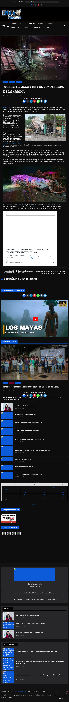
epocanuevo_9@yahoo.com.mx (27, 599)
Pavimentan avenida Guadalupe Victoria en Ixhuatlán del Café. (31, 386)
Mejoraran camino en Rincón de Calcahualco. (27, 431)
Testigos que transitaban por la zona (11, 144)
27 (34, 497)
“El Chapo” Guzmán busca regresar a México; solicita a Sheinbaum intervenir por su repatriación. (40, 663)
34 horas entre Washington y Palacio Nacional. (30, 632)
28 (44, 497)
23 (63, 495)
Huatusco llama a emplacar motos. (24, 467)
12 (25, 492)
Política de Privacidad (60, 696)
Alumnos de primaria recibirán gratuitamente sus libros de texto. (32, 450)
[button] (30, 28)
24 (6, 497)
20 (34, 495)
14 (44, 492)
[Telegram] (45, 101)
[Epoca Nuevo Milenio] (3, 26)
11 (15, 492)
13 (34, 492)
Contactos (60, 698)
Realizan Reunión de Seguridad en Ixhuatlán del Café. (29, 439)
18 (15, 495)
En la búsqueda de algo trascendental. (25, 406)
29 (53, 497)
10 (6, 492)
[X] (27, 101)
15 (53, 492)
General (14, 23)
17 (6, 495)
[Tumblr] (41, 101)
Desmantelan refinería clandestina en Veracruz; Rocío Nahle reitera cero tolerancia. (50, 272)
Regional (19, 82)
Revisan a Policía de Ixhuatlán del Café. (25, 415)
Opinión (50, 23)
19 (25, 495)
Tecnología (15, 28)
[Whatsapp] (38, 101)
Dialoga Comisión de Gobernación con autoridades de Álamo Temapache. (18, 272)
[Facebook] (24, 101)
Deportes (41, 23)
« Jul (33, 504)
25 (15, 497)
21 (44, 495)
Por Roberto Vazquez (19, 95)
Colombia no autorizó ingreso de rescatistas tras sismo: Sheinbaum (36, 651)
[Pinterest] (34, 101)
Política (23, 23)
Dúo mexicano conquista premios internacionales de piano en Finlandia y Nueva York (39, 676)
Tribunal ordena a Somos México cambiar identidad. (31, 624)
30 (63, 497)
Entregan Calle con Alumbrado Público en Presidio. (28, 474)
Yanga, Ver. (7, 108)
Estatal (6, 82)
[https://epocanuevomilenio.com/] (11, 533)
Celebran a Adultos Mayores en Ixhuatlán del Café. (28, 423)
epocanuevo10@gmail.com (48, 599)
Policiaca (31, 23)
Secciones (37, 28)
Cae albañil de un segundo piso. (23, 459)
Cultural (25, 28)
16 (63, 492)
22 (53, 495)
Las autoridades (37, 206)
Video (47, 28)
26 (25, 497)
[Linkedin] (31, 101)
